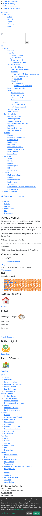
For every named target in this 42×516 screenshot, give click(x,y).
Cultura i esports (10, 459)
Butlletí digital (9, 208)
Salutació (7, 377)
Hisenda (7, 457)
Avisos (6, 201)
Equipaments (9, 422)
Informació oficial (10, 382)
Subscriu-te (5, 354)
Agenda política (10, 282)
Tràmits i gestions (10, 398)
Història (7, 415)
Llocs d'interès (9, 431)
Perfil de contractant (12, 410)
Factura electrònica (11, 408)
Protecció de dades (11, 477)
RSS (5, 211)
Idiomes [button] (7, 14)
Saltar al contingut (10, 3)
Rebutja (29, 513)
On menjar (8, 424)
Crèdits (7, 473)
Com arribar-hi (9, 419)
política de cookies (20, 509)
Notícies (7, 204)
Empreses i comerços (12, 426)
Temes (3, 452)
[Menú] (2, 46)
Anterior (4, 337)
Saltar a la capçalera (10, 1)
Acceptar (36, 513)
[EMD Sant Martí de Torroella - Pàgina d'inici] (13, 37)
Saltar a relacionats (10, 6)
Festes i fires (8, 433)
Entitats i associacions (12, 429)
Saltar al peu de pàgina (11, 8)
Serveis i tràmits (10, 387)
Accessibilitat (9, 482)
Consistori (8, 379)
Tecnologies (8, 464)
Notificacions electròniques (14, 403)
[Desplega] (14, 197)
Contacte (4, 12)
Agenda (21, 196)
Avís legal (7, 480)
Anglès (9, 21)
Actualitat (9, 197)
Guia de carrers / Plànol (13, 417)
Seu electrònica (10, 389)
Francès (10, 26)
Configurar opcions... (8, 513)
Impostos (7, 405)
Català (9, 17)
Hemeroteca (8, 213)
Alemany (10, 24)
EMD (3, 375)
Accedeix (4, 306)
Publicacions (9, 289)
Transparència (9, 391)
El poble (4, 412)
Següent (10, 337)
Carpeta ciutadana (11, 401)
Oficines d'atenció (10, 396)
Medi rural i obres (10, 455)
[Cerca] (27, 42)
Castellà (10, 19)
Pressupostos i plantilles (13, 384)
